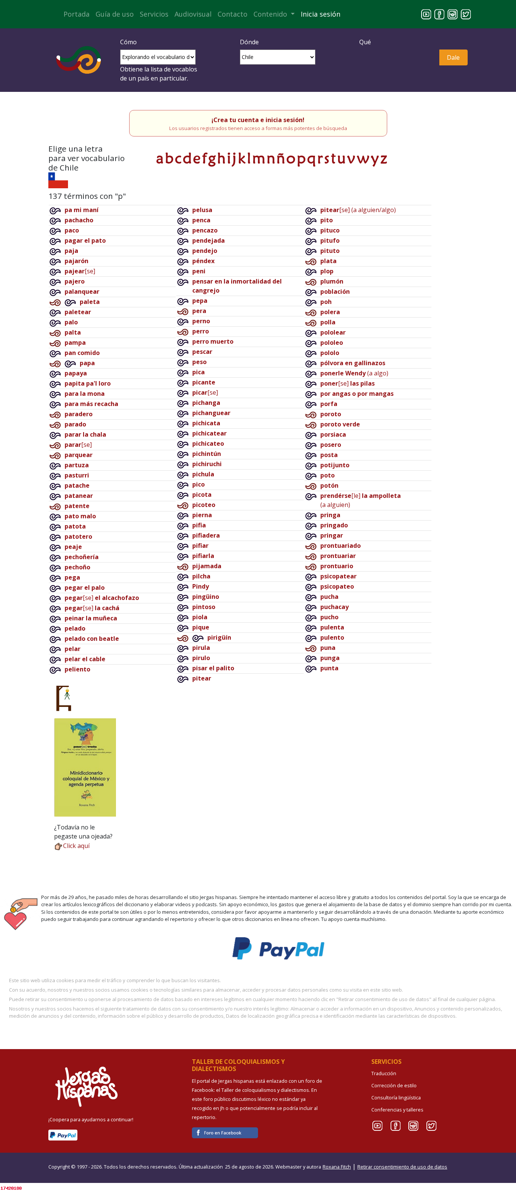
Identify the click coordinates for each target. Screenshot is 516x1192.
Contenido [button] (271, 14)
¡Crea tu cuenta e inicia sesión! (258, 120)
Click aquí (76, 846)
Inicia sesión (320, 14)
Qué (365, 42)
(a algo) (354, 373)
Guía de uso (115, 14)
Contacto (232, 14)
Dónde (249, 42)
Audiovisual (193, 14)
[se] (80, 271)
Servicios (154, 14)
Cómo (128, 42)
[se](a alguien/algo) (358, 210)
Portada (76, 14)
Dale (453, 57)
